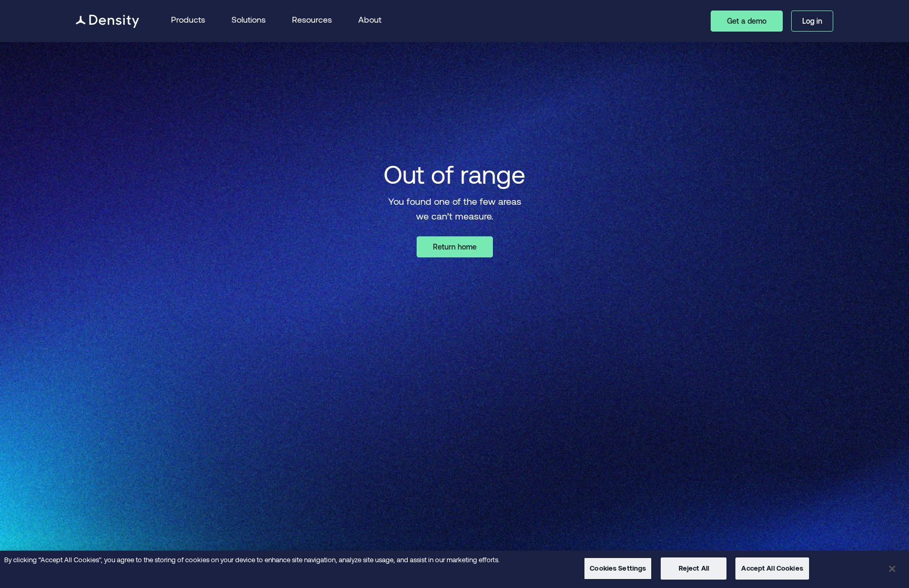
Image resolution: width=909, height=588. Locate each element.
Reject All (694, 568)
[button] (188, 21)
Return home (455, 246)
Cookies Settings (618, 568)
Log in (812, 20)
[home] (107, 21)
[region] (454, 569)
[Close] (892, 568)
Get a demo (746, 20)
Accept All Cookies (772, 568)
